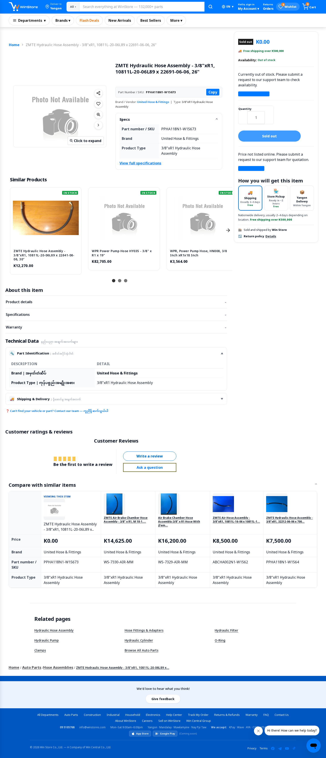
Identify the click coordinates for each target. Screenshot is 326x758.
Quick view (46, 241)
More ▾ (176, 20)
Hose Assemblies (58, 667)
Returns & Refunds (227, 715)
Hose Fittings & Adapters (144, 630)
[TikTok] (294, 748)
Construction (92, 715)
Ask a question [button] (150, 467)
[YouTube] (287, 748)
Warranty (116, 327)
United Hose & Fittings (153, 102)
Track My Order (198, 715)
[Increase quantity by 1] (269, 114)
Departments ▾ (32, 20)
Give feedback (163, 699)
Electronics (153, 715)
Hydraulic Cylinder (139, 640)
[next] (228, 230)
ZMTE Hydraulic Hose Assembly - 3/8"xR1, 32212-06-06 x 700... (289, 519)
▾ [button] (230, 6)
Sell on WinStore (169, 721)
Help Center (174, 715)
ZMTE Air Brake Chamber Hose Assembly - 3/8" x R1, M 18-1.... (125, 519)
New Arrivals (119, 20)
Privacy (251, 748)
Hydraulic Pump (46, 640)
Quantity (244, 109)
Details (270, 236)
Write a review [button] (149, 456)
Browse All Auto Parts (141, 650)
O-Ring (220, 640)
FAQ (266, 715)
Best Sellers (150, 20)
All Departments (48, 715)
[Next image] (98, 125)
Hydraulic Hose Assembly (54, 630)
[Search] (210, 7)
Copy (212, 92)
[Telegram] (280, 748)
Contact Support (253, 93)
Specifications (116, 314)
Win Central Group (198, 721)
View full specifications (140, 163)
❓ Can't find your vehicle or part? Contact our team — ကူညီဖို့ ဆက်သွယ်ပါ (57, 411)
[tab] (250, 198)
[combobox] (141, 6)
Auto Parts (31, 667)
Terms (263, 748)
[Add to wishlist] (98, 104)
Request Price (251, 168)
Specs (125, 119)
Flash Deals (89, 20)
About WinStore (125, 721)
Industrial (113, 715)
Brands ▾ (62, 20)
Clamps (40, 650)
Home (14, 44)
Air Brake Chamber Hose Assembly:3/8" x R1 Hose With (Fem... (179, 521)
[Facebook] (273, 748)
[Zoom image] (98, 114)
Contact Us (282, 715)
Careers (147, 721)
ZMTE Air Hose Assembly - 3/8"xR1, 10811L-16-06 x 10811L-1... (236, 519)
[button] (53, 7)
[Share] (98, 93)
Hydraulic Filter (226, 630)
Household (132, 715)
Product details (116, 301)
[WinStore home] (23, 6)
